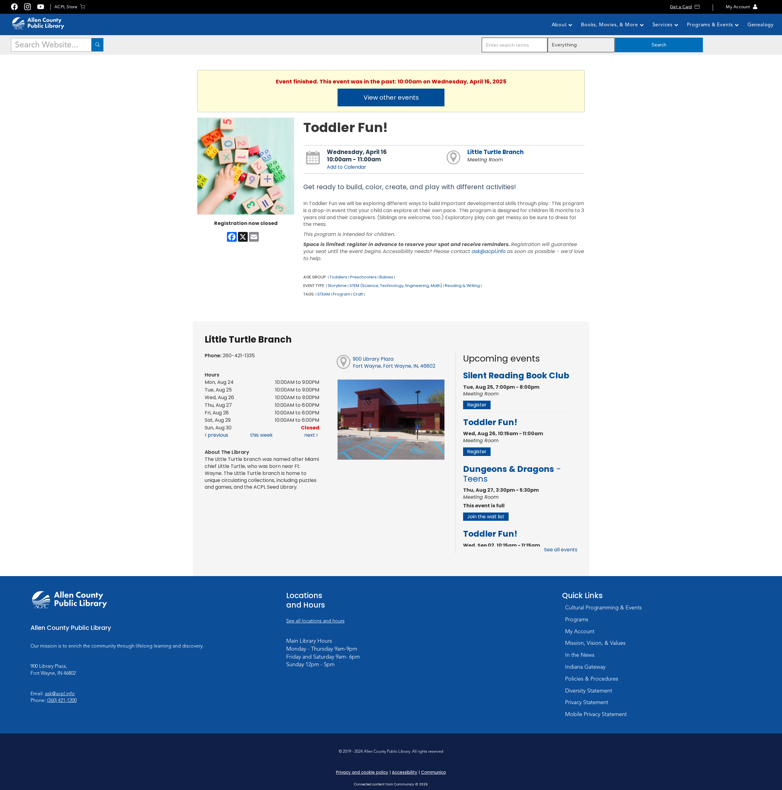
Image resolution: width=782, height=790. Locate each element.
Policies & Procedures (591, 678)
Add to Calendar (346, 167)
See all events (560, 549)
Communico (433, 772)
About (560, 25)
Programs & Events (711, 25)
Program (341, 294)
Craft (358, 294)
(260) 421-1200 (62, 700)
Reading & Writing (462, 285)
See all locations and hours (315, 621)
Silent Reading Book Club (516, 375)
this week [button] (261, 435)
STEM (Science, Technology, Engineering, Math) (395, 285)
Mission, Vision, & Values (595, 643)
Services (663, 25)
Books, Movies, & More (610, 25)
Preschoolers (363, 277)
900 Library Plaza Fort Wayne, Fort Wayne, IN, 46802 (394, 362)
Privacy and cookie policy (362, 772)
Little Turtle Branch (495, 152)
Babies (386, 277)
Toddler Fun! (490, 422)
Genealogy (760, 25)
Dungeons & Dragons (512, 473)
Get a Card (681, 6)
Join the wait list (485, 516)
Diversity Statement (588, 690)
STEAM (323, 294)
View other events (391, 97)
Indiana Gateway (585, 666)
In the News (579, 655)
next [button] (310, 435)
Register (476, 405)
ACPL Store (65, 6)
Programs (576, 619)
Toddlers (338, 277)
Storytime (337, 285)
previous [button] (217, 435)
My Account (738, 6)
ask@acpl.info (489, 251)
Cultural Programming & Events (603, 607)
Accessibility (404, 772)
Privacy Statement (586, 702)
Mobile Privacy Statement (596, 714)
